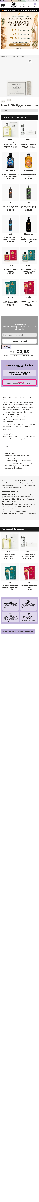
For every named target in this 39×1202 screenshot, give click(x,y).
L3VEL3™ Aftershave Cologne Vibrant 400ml (10, 207)
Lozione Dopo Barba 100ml (10, 270)
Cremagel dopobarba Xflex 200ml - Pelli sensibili (10, 176)
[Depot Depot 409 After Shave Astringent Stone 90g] (9, 100)
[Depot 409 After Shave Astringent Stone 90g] (19, 77)
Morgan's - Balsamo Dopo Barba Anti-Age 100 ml (29, 239)
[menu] (3, 6)
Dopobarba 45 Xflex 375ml (28, 175)
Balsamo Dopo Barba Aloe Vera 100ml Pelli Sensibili (10, 302)
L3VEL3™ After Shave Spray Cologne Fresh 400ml (28, 207)
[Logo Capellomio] (13, 5)
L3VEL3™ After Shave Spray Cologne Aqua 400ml (10, 239)
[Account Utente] (22, 6)
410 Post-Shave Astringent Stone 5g (28, 144)
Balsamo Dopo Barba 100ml (29, 302)
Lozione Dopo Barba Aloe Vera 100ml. (28, 270)
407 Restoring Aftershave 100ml (10, 144)
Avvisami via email (19, 341)
